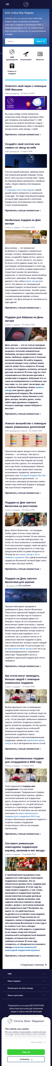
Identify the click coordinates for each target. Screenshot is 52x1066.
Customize (24, 1059)
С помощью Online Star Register (20, 190)
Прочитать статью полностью (22, 134)
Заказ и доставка (15, 995)
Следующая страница (32, 964)
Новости (24, 431)
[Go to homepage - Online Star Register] (26, 4)
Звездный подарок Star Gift (32, 475)
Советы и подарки (12, 227)
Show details (36, 1042)
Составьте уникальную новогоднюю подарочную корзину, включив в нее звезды (25, 847)
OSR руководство (12, 93)
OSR (9, 974)
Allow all (26, 1052)
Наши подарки (14, 981)
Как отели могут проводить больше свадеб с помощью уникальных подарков (22, 679)
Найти (39, 41)
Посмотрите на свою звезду (20, 988)
